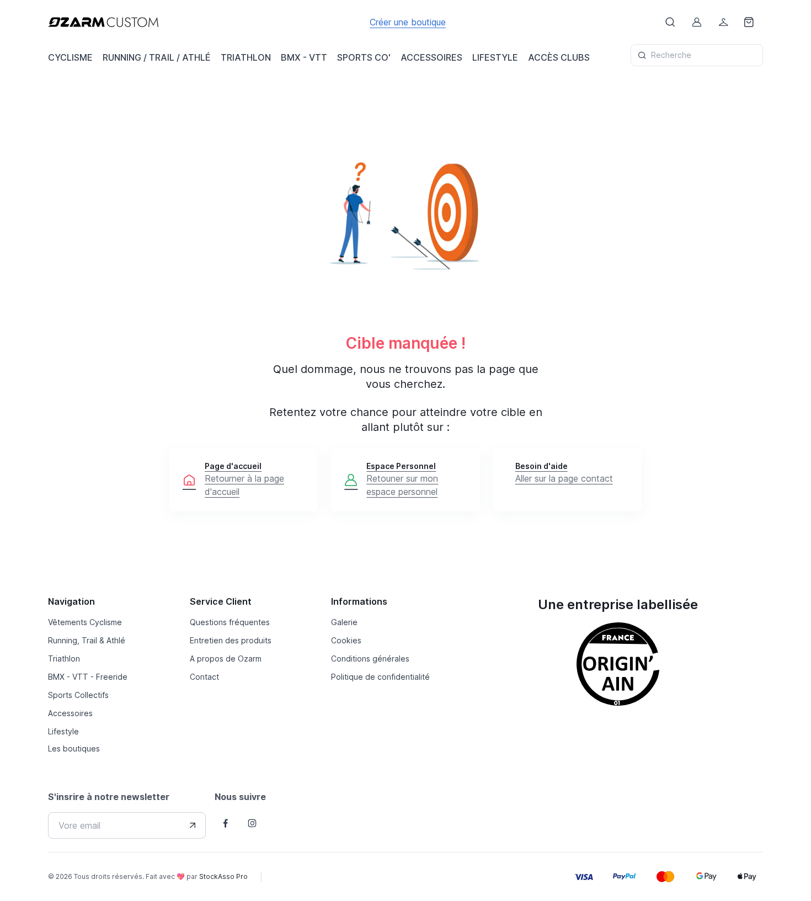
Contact (204, 676)
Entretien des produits (230, 640)
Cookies (346, 640)
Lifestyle (63, 731)
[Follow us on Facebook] (226, 823)
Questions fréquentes (230, 622)
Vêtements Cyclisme (85, 622)
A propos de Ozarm (226, 658)
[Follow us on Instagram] (252, 823)
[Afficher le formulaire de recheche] (670, 22)
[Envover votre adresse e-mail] (193, 825)
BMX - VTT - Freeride (87, 676)
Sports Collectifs (78, 695)
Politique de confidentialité (380, 676)
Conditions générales (370, 658)
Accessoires (70, 713)
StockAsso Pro (223, 876)
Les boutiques (74, 748)
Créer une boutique (408, 22)
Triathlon (64, 658)
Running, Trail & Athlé (86, 640)
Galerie (344, 622)
